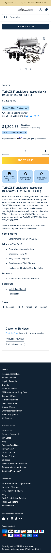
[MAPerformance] (25, 10)
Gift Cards (6, 438)
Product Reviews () (15, 339)
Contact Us (7, 430)
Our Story (6, 385)
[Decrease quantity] (5, 151)
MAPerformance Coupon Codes (16, 483)
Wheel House (8, 505)
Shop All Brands (9, 378)
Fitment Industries (10, 400)
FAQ (4, 441)
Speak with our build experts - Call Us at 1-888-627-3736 (25, 3)
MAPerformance (25, 546)
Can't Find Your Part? (11, 471)
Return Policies (8, 456)
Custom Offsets (9, 396)
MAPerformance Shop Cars (14, 392)
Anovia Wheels (8, 407)
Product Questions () (15, 344)
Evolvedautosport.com (12, 411)
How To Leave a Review (12, 491)
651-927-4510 (32, 116)
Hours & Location (9, 389)
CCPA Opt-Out (8, 452)
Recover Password (10, 434)
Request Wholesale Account (14, 467)
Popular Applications (11, 374)
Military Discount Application (14, 463)
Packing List (14, 294)
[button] (46, 10)
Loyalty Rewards (9, 381)
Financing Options (10, 414)
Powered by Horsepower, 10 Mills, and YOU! (21, 549)
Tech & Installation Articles (14, 498)
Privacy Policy (8, 449)
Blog (4, 494)
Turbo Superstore (10, 502)
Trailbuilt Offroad (9, 403)
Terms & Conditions (11, 445)
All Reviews (7, 418)
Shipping (6, 460)
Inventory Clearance (11, 487)
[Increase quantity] (45, 151)
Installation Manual (17, 289)
